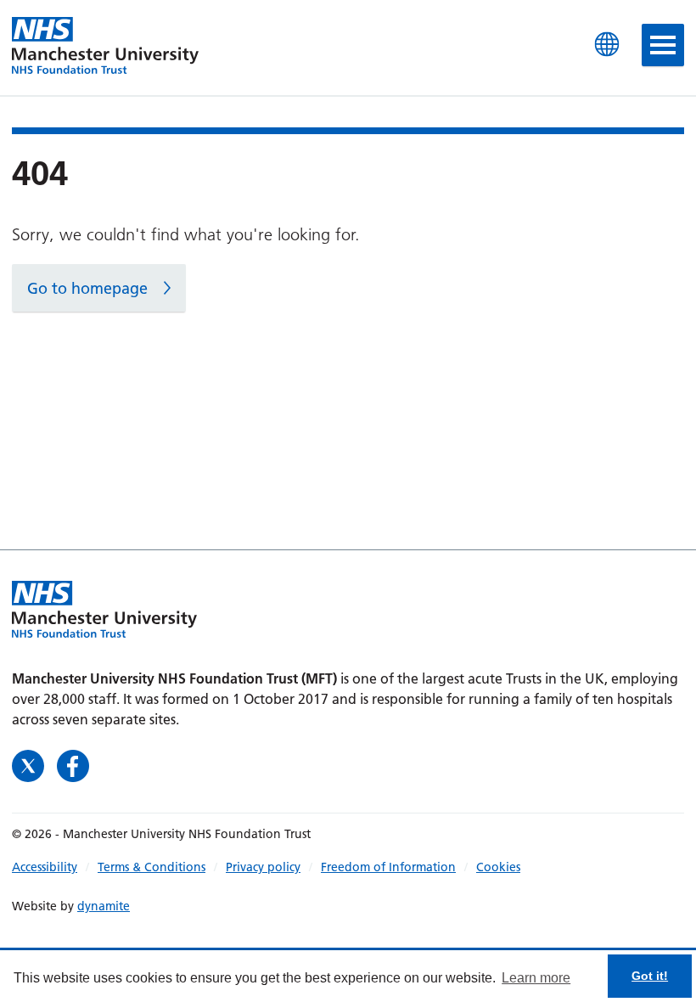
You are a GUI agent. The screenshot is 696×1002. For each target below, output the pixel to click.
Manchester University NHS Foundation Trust (105, 46)
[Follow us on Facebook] (73, 764)
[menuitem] (55, 867)
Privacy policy (263, 867)
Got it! (649, 975)
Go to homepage (87, 288)
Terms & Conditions (151, 867)
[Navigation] (663, 45)
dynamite (103, 906)
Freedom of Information (388, 867)
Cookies (498, 867)
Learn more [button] (536, 978)
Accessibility (44, 867)
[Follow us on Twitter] (30, 764)
